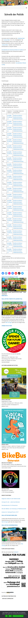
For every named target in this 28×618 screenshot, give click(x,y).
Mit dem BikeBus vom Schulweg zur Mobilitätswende (14, 508)
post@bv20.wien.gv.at (9, 232)
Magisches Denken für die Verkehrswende (11, 498)
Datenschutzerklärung (18, 615)
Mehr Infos (5, 295)
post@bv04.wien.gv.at (9, 135)
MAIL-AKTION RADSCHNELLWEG (9, 515)
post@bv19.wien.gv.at (9, 226)
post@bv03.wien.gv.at (9, 129)
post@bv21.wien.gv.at (9, 238)
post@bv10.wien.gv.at (9, 171)
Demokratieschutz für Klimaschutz (10, 505)
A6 (16, 552)
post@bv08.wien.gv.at (9, 159)
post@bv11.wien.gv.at (9, 178)
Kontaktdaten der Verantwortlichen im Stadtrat (12, 49)
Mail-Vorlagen (8, 322)
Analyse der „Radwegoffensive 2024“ (10, 512)
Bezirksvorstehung (17, 115)
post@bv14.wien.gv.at (9, 196)
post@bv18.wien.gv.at (9, 220)
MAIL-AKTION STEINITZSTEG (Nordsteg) (12, 299)
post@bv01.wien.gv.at (9, 117)
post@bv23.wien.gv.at (9, 250)
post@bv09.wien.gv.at (9, 165)
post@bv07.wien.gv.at (9, 153)
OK (6, 615)
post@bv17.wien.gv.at (9, 214)
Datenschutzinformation (9, 596)
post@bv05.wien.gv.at (9, 141)
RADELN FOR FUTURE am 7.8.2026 (10, 277)
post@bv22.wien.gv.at (9, 244)
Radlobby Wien (21, 38)
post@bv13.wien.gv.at (9, 190)
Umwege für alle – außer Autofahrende (11, 502)
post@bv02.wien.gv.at (9, 123)
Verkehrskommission (17, 118)
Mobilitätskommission (18, 143)
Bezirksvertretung (17, 117)
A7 (17, 552)
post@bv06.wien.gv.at (9, 147)
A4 (14, 552)
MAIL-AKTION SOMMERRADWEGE (10, 525)
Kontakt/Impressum (7, 598)
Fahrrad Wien (7, 40)
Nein (10, 615)
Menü (26, 7)
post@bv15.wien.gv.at (9, 202)
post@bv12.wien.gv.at (9, 184)
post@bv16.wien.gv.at (9, 208)
